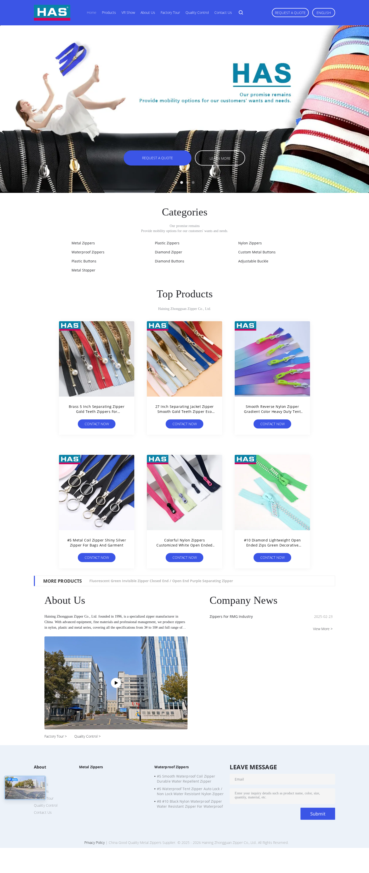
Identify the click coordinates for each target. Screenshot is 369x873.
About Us (148, 12)
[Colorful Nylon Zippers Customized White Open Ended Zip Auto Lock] (184, 492)
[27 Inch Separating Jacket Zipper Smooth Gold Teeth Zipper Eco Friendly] (184, 359)
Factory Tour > (55, 736)
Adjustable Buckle (253, 261)
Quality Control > (87, 736)
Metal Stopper (83, 270)
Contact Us (223, 12)
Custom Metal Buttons (257, 252)
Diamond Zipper (168, 252)
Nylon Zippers (250, 243)
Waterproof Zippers (88, 252)
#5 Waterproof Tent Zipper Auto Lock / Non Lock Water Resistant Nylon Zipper (190, 791)
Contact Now (97, 423)
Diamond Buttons (169, 261)
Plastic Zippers (167, 243)
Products (109, 12)
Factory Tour (170, 12)
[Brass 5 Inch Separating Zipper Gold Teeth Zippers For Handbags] (96, 359)
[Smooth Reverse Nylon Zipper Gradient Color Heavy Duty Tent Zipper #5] (272, 359)
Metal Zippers (83, 243)
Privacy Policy (94, 842)
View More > (323, 628)
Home (91, 12)
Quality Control (197, 12)
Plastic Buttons (84, 261)
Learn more (220, 158)
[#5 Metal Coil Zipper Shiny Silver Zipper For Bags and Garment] (96, 492)
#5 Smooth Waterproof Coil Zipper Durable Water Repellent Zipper (186, 779)
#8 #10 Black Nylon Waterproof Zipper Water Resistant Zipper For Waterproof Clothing (190, 804)
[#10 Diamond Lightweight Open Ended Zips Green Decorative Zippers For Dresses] (272, 492)
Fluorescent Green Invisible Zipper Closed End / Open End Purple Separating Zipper (161, 580)
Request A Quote (290, 12)
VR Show (128, 12)
